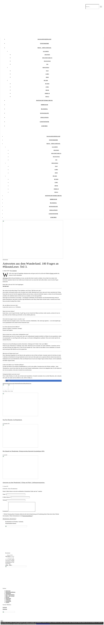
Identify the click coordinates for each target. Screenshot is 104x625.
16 (8, 560)
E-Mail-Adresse (7, 497)
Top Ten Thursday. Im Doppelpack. (12, 419)
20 (13, 560)
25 (11, 562)
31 (9, 563)
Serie (47, 77)
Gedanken (47, 54)
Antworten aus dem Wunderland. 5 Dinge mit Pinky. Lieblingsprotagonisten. (24, 482)
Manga (47, 96)
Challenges (44, 117)
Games (47, 74)
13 (13, 559)
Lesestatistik (44, 121)
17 (9, 560)
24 (9, 562)
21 (6, 562)
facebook (5, 607)
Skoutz (51, 273)
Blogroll (44, 109)
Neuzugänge (47, 61)
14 (6, 560)
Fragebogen (21, 383)
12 (12, 559)
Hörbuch (47, 93)
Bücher (46, 80)
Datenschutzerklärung (44, 100)
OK (1, 621)
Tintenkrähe (44, 43)
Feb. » (10, 565)
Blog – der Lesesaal (44, 47)
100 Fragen (5, 278)
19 (12, 560)
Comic (56, 182)
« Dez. (6, 565)
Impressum (44, 104)
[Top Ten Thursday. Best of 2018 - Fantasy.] (11, 389)
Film (47, 70)
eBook (47, 90)
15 (7, 560)
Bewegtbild (46, 67)
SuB (47, 64)
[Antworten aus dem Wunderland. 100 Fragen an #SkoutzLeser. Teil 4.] (5, 389)
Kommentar (5, 511)
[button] (8, 380)
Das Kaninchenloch (44, 39)
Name (4, 494)
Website (4, 500)
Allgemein (46, 51)
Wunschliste (44, 113)
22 (7, 562)
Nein (39, 623)
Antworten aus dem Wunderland (13, 383)
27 (13, 562)
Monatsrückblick (47, 57)
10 (9, 559)
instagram (5, 609)
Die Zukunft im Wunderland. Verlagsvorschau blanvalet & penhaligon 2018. (24, 451)
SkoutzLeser (28, 383)
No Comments (13, 270)
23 (8, 562)
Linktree (44, 126)
